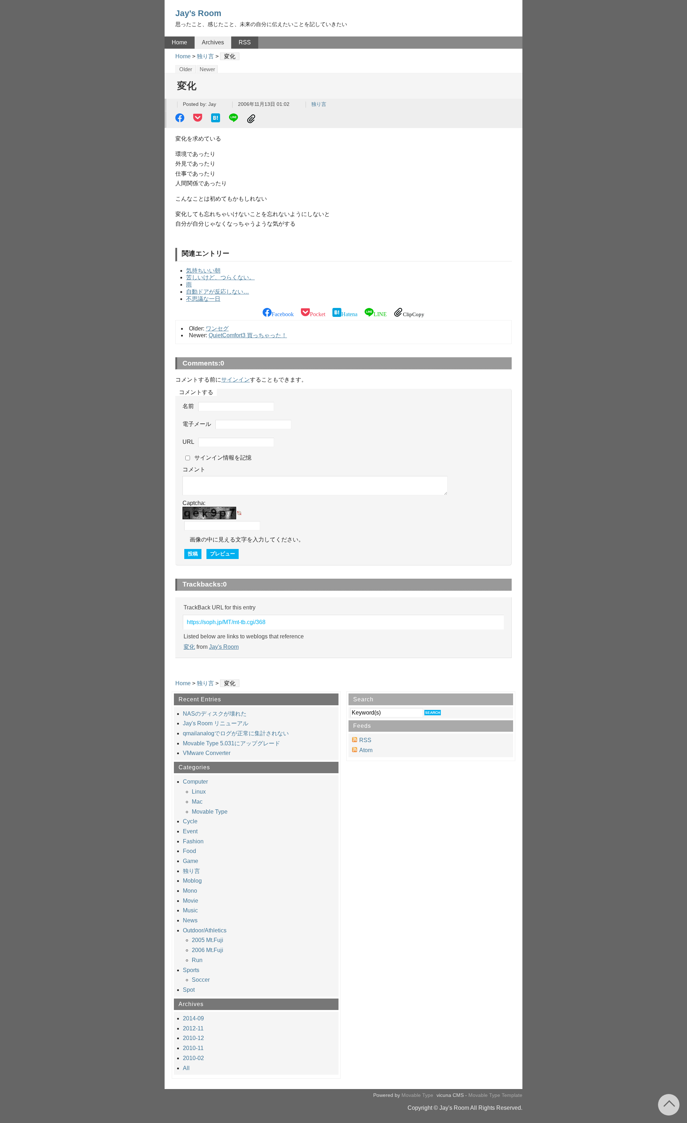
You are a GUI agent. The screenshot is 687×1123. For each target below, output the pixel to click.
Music (190, 910)
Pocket (198, 118)
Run (197, 960)
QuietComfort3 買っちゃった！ (248, 335)
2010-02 (193, 1058)
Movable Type (210, 812)
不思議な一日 (203, 299)
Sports (191, 970)
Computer (195, 782)
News (190, 920)
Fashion (193, 841)
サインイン (235, 380)
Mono (190, 891)
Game (190, 861)
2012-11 (193, 1028)
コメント (193, 469)
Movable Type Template (495, 1095)
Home (179, 42)
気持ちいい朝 (203, 271)
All (186, 1068)
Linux (199, 792)
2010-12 (193, 1038)
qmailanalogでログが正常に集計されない (236, 733)
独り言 (205, 56)
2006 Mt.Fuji (207, 950)
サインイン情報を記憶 (223, 458)
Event (190, 831)
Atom (365, 750)
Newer (207, 69)
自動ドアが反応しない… (217, 292)
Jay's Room (198, 13)
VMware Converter (206, 753)
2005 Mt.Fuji (207, 940)
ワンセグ (217, 328)
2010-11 (193, 1048)
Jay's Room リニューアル (215, 723)
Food (189, 851)
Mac (197, 802)
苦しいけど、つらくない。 (220, 277)
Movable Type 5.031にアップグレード (231, 743)
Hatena (216, 118)
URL (188, 442)
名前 (188, 406)
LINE (234, 118)
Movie (190, 901)
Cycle (190, 821)
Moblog (192, 881)
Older (185, 69)
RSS (245, 42)
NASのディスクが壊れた (215, 714)
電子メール (196, 424)
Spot (189, 990)
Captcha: (193, 503)
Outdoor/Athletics (204, 930)
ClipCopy (252, 118)
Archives (213, 42)
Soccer (201, 980)
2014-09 (193, 1018)
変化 (189, 647)
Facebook (180, 118)
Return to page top (669, 1105)
